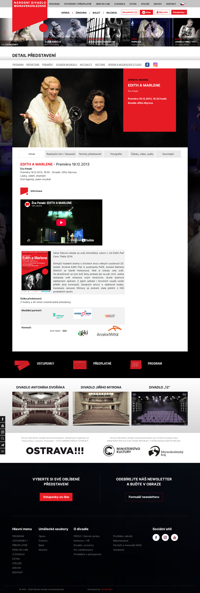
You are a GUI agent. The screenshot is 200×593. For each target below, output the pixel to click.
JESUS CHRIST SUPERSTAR (59, 42)
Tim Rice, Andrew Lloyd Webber (58, 45)
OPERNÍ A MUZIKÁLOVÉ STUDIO (124, 64)
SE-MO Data (106, 589)
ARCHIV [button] (158, 4)
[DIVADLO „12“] (159, 409)
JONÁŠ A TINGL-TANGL (144, 42)
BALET (96, 12)
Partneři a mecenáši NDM (127, 545)
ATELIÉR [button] (145, 4)
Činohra (43, 540)
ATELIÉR (17, 563)
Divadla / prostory (84, 545)
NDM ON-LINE (20, 549)
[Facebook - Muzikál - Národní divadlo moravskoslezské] (147, 65)
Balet (41, 545)
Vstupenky (178, 12)
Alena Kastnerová (9, 45)
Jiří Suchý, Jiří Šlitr (140, 45)
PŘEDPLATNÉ (102, 363)
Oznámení (118, 549)
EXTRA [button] (133, 4)
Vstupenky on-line (56, 497)
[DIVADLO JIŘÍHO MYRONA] (101, 409)
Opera (42, 536)
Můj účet (163, 12)
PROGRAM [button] (54, 4)
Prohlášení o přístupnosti (87, 554)
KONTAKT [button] (171, 4)
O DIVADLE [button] (119, 4)
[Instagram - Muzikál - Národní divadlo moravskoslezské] (155, 65)
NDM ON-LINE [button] (103, 4)
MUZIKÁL (111, 12)
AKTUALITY (86, 64)
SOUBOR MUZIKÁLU (66, 64)
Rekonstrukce (120, 540)
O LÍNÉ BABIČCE (10, 42)
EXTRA (16, 558)
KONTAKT (17, 572)
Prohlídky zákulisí (123, 536)
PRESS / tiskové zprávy (87, 536)
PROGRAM (17, 64)
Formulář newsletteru (144, 497)
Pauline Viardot (95, 45)
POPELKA (94, 42)
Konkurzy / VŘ (81, 540)
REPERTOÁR (32, 64)
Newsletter (128, 12)
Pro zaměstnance (83, 549)
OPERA (65, 12)
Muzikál (43, 549)
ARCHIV (16, 567)
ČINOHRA (81, 12)
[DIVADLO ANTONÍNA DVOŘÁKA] (40, 409)
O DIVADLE (18, 554)
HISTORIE (100, 64)
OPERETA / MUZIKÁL (54, 39)
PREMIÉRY (47, 64)
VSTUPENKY (45, 363)
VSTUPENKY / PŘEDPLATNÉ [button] (78, 4)
